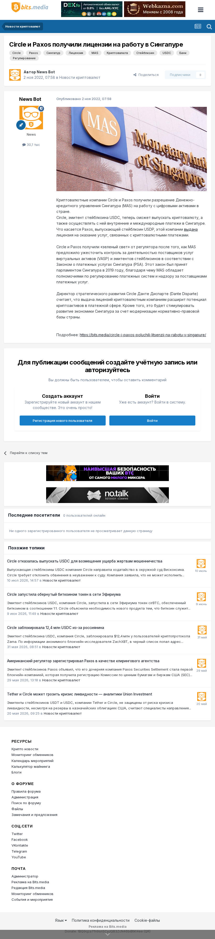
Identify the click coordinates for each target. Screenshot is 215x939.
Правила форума (26, 791)
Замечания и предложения (34, 815)
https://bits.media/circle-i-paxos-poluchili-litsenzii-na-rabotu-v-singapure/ (143, 335)
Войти (152, 420)
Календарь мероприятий (32, 761)
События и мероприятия (32, 899)
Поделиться (147, 75)
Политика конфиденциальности (101, 920)
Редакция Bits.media (28, 888)
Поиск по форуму (26, 803)
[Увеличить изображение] (131, 148)
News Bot (46, 72)
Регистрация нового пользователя (62, 420)
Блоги (17, 772)
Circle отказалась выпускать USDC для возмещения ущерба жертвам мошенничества (84, 561)
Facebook (20, 839)
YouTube (19, 857)
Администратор (25, 876)
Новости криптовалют (79, 77)
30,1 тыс (33, 144)
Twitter (17, 834)
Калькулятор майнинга (31, 766)
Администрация (25, 797)
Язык (60, 920)
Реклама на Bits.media (30, 882)
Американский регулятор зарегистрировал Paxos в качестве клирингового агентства (83, 661)
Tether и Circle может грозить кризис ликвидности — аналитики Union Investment (79, 694)
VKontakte (20, 845)
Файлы (17, 809)
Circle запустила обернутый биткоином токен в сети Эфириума (64, 594)
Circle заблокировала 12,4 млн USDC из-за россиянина (55, 628)
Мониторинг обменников (32, 755)
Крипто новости (25, 749)
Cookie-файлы (147, 920)
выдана (191, 229)
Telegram (19, 851)
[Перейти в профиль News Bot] (15, 75)
